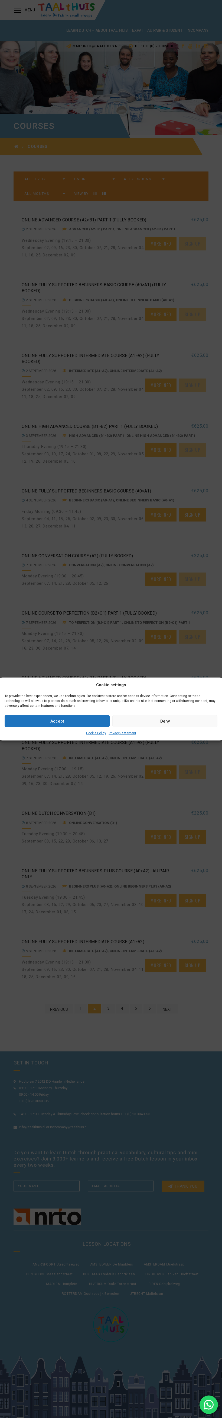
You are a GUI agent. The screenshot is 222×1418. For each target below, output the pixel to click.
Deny (165, 721)
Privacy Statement (122, 733)
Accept (57, 721)
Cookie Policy (96, 733)
